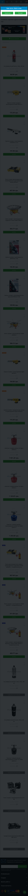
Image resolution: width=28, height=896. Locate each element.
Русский (20, 13)
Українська (7, 13)
